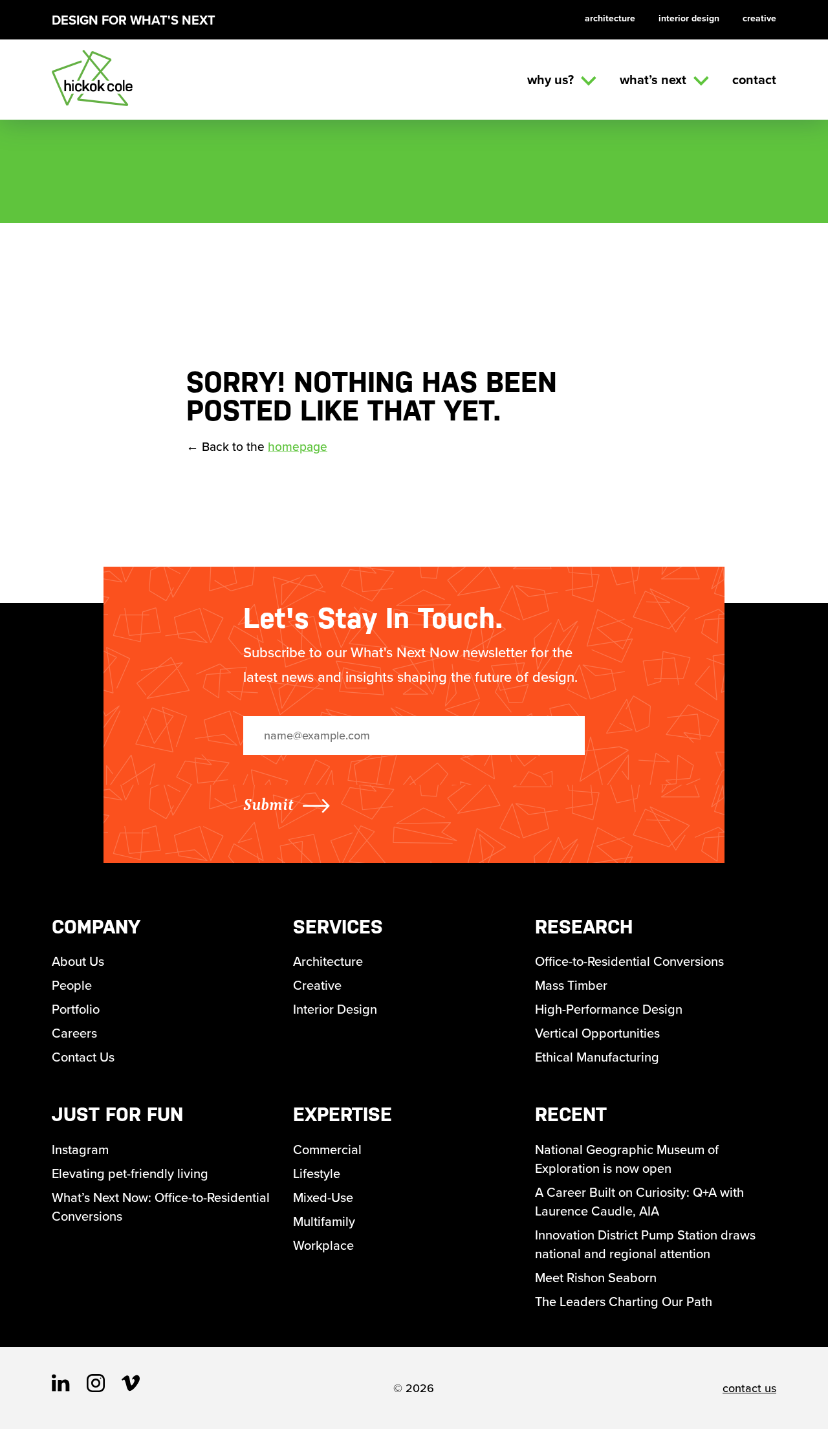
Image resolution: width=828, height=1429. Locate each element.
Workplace (323, 1245)
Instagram (80, 1149)
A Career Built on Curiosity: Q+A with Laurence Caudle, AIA (639, 1201)
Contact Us (83, 1056)
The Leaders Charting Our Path (623, 1301)
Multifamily (324, 1221)
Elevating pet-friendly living (130, 1173)
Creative (759, 18)
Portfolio (76, 1008)
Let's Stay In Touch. (373, 618)
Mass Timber (571, 985)
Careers (74, 1032)
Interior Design (689, 18)
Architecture (610, 18)
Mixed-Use (323, 1197)
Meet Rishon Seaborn (596, 1277)
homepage (297, 446)
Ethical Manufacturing (597, 1056)
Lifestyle (316, 1173)
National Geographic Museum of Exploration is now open (627, 1158)
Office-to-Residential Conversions (629, 961)
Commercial (327, 1149)
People (72, 985)
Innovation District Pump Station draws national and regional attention (645, 1244)
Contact (754, 79)
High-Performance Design (608, 1008)
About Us (78, 961)
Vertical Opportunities (597, 1032)
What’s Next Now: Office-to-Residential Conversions (161, 1206)
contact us (749, 1388)
